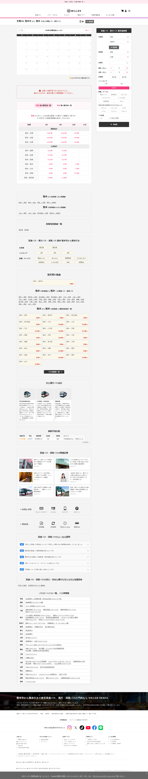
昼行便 (41, 247)
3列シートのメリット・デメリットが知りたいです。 (42, 563)
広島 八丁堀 (62, 674)
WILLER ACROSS (55, 768)
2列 (41, 253)
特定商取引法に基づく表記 (75, 754)
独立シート (41, 258)
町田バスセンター (31, 619)
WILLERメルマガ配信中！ (71, 745)
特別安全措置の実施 (23, 747)
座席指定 (68, 258)
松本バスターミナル (41, 641)
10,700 (50, 133)
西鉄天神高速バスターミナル (35, 678)
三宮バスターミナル (32, 667)
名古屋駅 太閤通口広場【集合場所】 (38, 650)
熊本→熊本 (29, 164)
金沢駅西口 (29, 634)
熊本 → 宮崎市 (51, 202)
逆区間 (91, 21)
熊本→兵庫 (29, 142)
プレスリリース (22, 741)
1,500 (77, 173)
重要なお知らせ (22, 739)
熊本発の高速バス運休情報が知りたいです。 (40, 551)
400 (51, 173)
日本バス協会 (22, 585)
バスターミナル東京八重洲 (69, 617)
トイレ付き (55, 262)
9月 (86, 30)
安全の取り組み (22, 743)
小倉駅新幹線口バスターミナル (70, 678)
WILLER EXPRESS (33, 768)
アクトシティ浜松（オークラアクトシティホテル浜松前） (44, 645)
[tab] (44, 105)
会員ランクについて (69, 743)
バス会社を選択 (114, 118)
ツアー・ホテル (52, 15)
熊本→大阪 (29, 137)
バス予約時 (113, 741)
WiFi (68, 262)
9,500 (77, 133)
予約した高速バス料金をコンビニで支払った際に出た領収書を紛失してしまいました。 (54, 544)
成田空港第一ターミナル (33, 609)
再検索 (115, 124)
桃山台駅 (28, 663)
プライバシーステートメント (58, 754)
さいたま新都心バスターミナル (35, 606)
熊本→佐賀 (29, 155)
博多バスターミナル (52, 678)
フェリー (67, 15)
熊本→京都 (29, 133)
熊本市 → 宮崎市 (55, 213)
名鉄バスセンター (31, 648)
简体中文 (39, 762)
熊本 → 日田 (41, 202)
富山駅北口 (29, 630)
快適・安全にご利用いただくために (96, 744)
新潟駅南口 (29, 627)
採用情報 (27, 754)
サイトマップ (88, 754)
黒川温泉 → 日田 (42, 213)
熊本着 (26, 230)
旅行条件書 (36, 754)
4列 (68, 253)
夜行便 (55, 247)
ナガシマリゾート (31, 654)
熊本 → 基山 (32, 202)
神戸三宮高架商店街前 (47, 667)
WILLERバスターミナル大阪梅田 (36, 661)
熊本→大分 (29, 168)
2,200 (50, 150)
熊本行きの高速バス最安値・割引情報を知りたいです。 (44, 557)
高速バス (38, 15)
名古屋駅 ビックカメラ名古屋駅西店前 (51, 648)
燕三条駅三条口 (50, 627)
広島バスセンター (31, 674)
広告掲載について (109, 754)
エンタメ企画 (110, 15)
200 (51, 164)
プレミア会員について (70, 741)
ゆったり (55, 258)
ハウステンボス (30, 681)
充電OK (81, 262)
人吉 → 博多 (23, 213)
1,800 (50, 177)
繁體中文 (31, 762)
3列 (55, 253)
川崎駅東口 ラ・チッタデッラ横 (57, 623)
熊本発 (21, 230)
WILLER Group (22, 768)
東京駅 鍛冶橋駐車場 (52, 617)
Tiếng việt (46, 762)
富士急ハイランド (31, 637)
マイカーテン (81, 258)
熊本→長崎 (29, 159)
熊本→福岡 (29, 150)
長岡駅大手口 (39, 627)
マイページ (44, 741)
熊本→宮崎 (29, 173)
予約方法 (25, 524)
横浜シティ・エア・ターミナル (35, 623)
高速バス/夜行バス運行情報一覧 (74, 2)
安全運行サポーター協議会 (36, 585)
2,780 (50, 155)
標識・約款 (44, 754)
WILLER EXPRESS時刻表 (94, 741)
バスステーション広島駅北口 (48, 674)
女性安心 (41, 262)
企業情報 (20, 754)
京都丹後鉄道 (95, 15)
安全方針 (20, 745)
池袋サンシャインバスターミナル (63, 615)
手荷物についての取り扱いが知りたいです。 (40, 569)
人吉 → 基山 (32, 213)
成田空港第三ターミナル (68, 609)
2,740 (50, 159)
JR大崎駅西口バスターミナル (35, 617)
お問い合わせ (98, 754)
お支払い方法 (26, 509)
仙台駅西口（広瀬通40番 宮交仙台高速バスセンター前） (44, 599)
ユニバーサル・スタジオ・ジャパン (59, 661)
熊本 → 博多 (23, 202)
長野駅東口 (29, 641)
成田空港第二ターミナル (50, 609)
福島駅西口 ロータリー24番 (34, 602)
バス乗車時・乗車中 (115, 743)
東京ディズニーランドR (33, 612)
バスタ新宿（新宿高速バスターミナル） (38, 615)
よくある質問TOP (115, 739)
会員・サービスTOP (69, 739)
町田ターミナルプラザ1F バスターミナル (52, 619)
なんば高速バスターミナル (62, 663)
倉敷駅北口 (29, 671)
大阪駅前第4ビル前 (79, 661)
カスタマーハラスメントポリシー (27, 756)
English (20, 762)
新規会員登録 (44, 739)
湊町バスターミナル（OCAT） (42, 663)
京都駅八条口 (30, 658)
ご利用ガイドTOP (92, 739)
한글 (25, 762)
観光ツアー (81, 15)
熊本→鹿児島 (29, 177)
